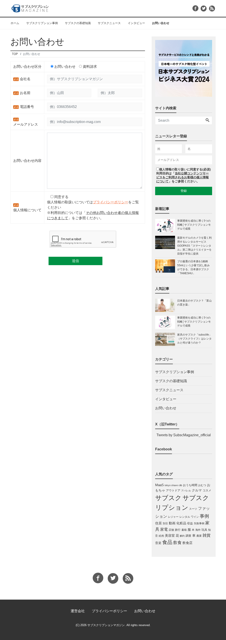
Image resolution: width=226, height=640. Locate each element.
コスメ (207, 490)
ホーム (15, 23)
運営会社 (78, 611)
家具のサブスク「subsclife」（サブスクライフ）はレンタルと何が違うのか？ (194, 338)
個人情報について (27, 210)
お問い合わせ (160, 23)
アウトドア (173, 490)
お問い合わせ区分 (27, 66)
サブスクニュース (109, 23)
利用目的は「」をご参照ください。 (182, 177)
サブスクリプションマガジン (106, 625)
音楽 (158, 543)
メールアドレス (25, 124)
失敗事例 (199, 523)
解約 (182, 535)
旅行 (178, 529)
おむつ (202, 485)
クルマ (197, 490)
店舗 (171, 529)
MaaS (159, 485)
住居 (158, 523)
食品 (167, 542)
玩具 (204, 529)
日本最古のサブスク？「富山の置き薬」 (194, 302)
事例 (204, 516)
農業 (199, 535)
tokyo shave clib (173, 485)
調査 (188, 535)
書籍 (184, 529)
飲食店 (187, 543)
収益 (190, 523)
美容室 (170, 535)
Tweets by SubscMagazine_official (183, 435)
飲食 (177, 542)
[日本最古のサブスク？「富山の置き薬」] (166, 305)
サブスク (168, 497)
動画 (172, 523)
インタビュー (136, 23)
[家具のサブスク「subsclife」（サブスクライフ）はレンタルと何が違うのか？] (166, 339)
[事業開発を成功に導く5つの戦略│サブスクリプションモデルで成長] (166, 322)
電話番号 (27, 107)
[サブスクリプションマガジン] (30, 8)
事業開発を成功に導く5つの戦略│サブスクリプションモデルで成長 (194, 321)
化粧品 (181, 523)
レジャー (173, 516)
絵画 (161, 535)
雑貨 (207, 535)
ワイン (195, 516)
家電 (164, 529)
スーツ (193, 508)
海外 (198, 529)
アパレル (186, 490)
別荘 (165, 523)
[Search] (207, 121)
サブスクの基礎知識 (78, 23)
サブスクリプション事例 (42, 23)
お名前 (25, 93)
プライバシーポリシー (110, 202)
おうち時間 (190, 485)
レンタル (184, 516)
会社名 (25, 79)
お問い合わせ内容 (27, 160)
